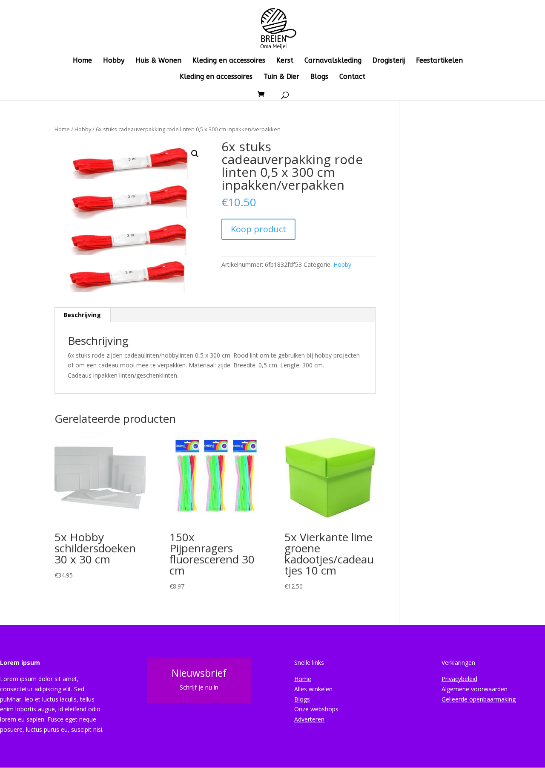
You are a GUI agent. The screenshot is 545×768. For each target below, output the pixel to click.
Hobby (113, 61)
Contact (352, 77)
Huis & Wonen (158, 61)
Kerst (284, 61)
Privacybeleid (459, 679)
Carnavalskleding (332, 61)
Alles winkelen (313, 689)
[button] (195, 154)
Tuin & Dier (281, 77)
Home (82, 61)
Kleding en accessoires (228, 61)
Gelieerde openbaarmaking (479, 699)
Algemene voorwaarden (475, 689)
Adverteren (309, 719)
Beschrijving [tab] (82, 315)
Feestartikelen (439, 61)
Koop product (258, 229)
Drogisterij (389, 61)
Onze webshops (316, 709)
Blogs (319, 77)
